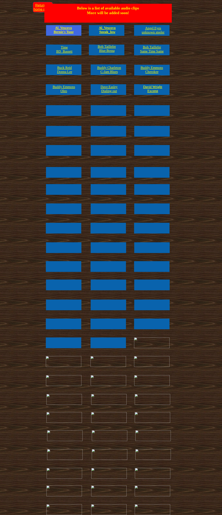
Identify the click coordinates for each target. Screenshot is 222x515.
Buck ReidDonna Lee (64, 70)
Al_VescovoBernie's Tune (64, 30)
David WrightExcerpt (152, 89)
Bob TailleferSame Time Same (152, 49)
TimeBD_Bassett (64, 49)
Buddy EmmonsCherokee (152, 70)
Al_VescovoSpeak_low (107, 30)
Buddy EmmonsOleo (64, 89)
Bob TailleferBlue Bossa (107, 49)
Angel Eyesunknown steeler (153, 30)
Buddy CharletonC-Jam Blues (109, 70)
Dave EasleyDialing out (109, 89)
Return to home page (42, 7)
